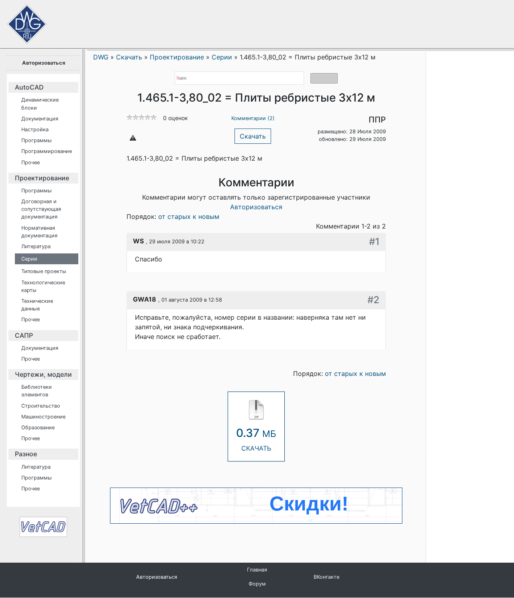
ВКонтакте (326, 577)
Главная (257, 570)
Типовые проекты (43, 271)
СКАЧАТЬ (256, 439)
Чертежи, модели (43, 374)
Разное (26, 454)
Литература (36, 246)
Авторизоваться (43, 63)
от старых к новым (188, 216)
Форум (257, 584)
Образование (38, 428)
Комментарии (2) (253, 118)
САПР (24, 335)
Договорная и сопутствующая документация (41, 209)
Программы (36, 140)
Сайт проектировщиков (20, 20)
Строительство (40, 406)
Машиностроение (43, 417)
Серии (29, 259)
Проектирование (42, 178)
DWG (100, 57)
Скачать (253, 136)
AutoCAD (29, 87)
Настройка (35, 130)
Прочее (30, 162)
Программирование (46, 151)
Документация (39, 119)
